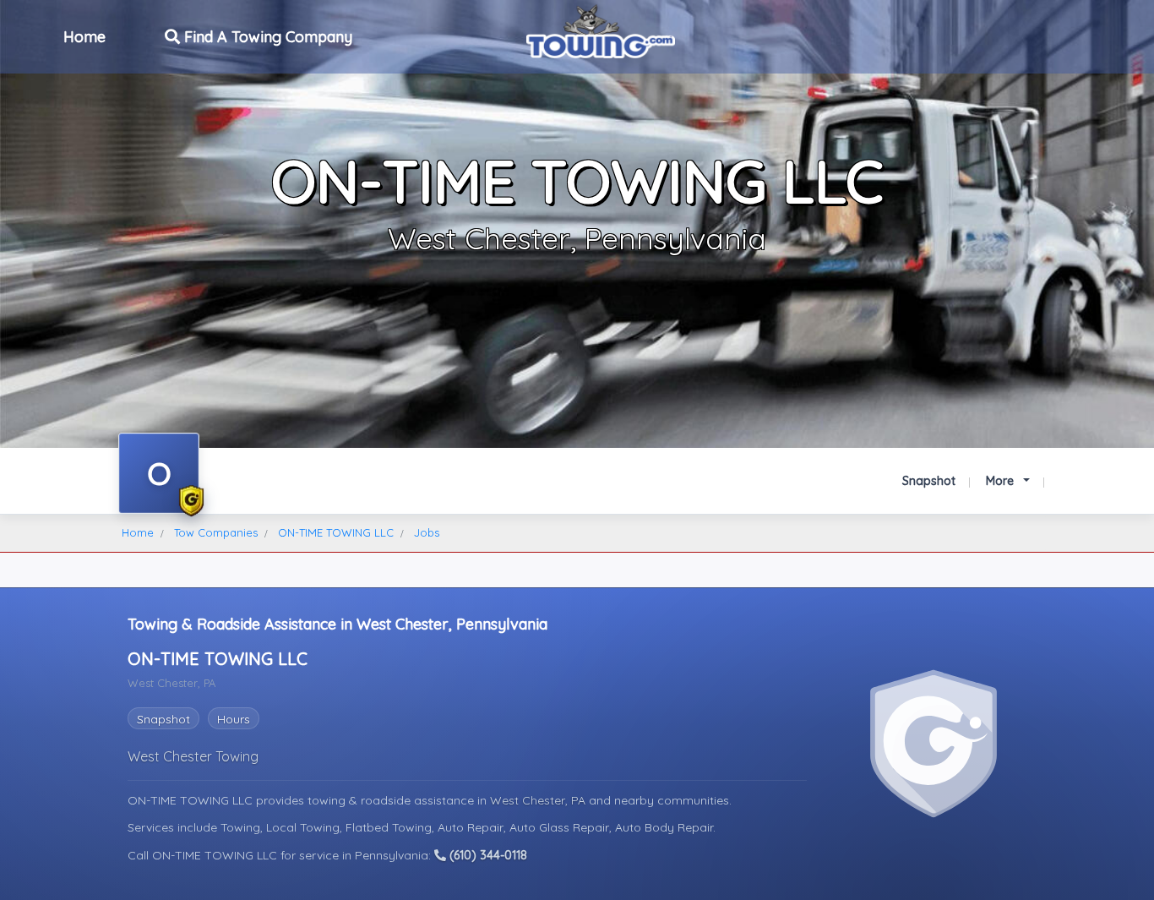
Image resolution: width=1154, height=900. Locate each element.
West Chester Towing (193, 756)
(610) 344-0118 (486, 855)
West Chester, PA (539, 800)
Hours (233, 719)
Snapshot (928, 480)
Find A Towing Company (266, 36)
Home (84, 36)
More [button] (1001, 480)
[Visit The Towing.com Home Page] (600, 29)
